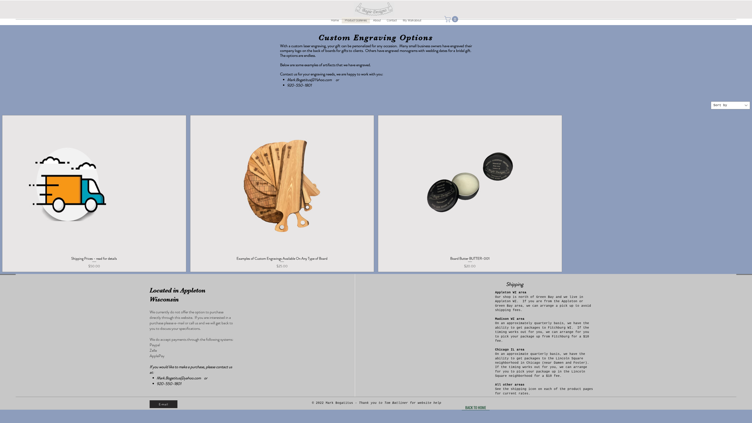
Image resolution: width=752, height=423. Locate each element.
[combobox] (730, 105)
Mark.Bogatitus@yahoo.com (179, 378)
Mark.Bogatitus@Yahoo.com (309, 80)
